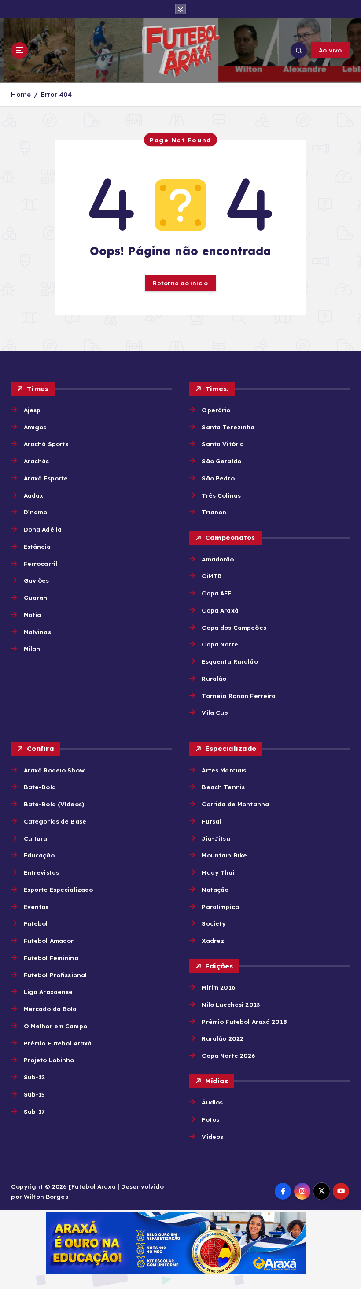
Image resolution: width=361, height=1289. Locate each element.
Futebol (36, 923)
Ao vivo (330, 50)
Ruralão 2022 (222, 1038)
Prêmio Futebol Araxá (58, 1043)
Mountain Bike (224, 855)
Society (213, 923)
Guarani (36, 597)
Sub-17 (34, 1111)
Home (21, 94)
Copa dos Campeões (234, 627)
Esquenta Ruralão (230, 661)
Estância (37, 546)
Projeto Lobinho (49, 1060)
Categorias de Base (55, 821)
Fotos (210, 1119)
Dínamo (35, 512)
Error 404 (56, 94)
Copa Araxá (220, 610)
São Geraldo (221, 461)
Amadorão (218, 559)
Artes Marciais (224, 770)
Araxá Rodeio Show (54, 770)
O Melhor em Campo (55, 1026)
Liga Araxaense (48, 991)
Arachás (36, 461)
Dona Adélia (43, 529)
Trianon (214, 512)
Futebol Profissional (55, 975)
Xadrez (213, 940)
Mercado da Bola (50, 1008)
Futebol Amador (49, 940)
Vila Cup (215, 712)
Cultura (35, 838)
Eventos (36, 906)
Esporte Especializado (58, 889)
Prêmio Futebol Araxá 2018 (244, 1021)
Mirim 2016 (218, 987)
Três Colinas (221, 495)
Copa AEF (216, 593)
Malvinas (37, 631)
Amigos (35, 427)
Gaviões (36, 580)
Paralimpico (220, 906)
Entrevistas (41, 872)
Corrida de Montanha (235, 804)
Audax (33, 495)
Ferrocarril (40, 563)
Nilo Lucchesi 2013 (230, 1004)
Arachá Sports (46, 443)
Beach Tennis (223, 786)
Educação (39, 855)
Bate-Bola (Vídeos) (54, 804)
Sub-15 (34, 1094)
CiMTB (212, 576)
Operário (216, 410)
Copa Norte (220, 644)
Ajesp (32, 410)
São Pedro (218, 478)
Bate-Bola (39, 786)
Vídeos (212, 1136)
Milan (32, 648)
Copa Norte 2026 (228, 1055)
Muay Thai (218, 872)
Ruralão (214, 678)
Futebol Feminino (51, 957)
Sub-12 (34, 1077)
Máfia (32, 614)
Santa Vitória (223, 443)
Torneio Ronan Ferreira (239, 695)
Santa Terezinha (228, 427)
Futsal (211, 821)
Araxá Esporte (46, 478)
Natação (215, 889)
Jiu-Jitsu (216, 838)
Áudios (212, 1102)
